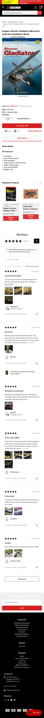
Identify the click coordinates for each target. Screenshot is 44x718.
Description (22, 138)
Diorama (22, 632)
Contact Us (22, 663)
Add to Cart (23, 126)
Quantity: (5, 115)
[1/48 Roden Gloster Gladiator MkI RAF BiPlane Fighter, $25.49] (31, 194)
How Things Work (22, 658)
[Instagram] (8, 700)
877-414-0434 (11, 686)
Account (22, 646)
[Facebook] (5, 700)
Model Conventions (22, 667)
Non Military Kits (22, 627)
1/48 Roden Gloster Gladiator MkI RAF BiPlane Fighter (30, 210)
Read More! (24, 3)
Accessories (22, 629)
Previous (37, 182)
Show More (30, 342)
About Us (22, 661)
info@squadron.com (13, 690)
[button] (30, 241)
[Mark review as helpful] (36, 314)
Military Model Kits (22, 625)
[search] (40, 13)
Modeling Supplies (22, 634)
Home (22, 656)
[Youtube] (11, 700)
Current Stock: (23, 118)
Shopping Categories (22, 623)
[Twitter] (14, 700)
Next (40, 182)
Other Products (22, 636)
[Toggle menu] (3, 7)
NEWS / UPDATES (22, 665)
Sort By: (28, 266)
